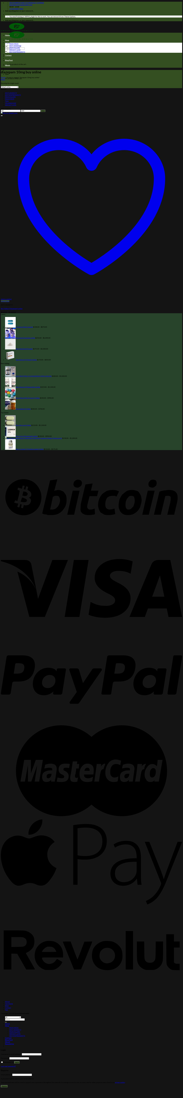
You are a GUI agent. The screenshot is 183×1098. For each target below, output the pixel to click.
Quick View (5, 301)
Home (7, 35)
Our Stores (9, 1004)
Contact (8, 55)
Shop (7, 40)
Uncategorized (10, 103)
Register (4, 1086)
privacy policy (120, 1082)
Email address (6, 1075)
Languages (9, 14)
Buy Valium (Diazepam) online (11, 309)
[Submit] (6, 51)
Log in (17, 1062)
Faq (6, 1010)
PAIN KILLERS (14, 48)
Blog (7, 1006)
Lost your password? (8, 1066)
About (7, 65)
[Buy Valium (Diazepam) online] (9, 113)
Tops (7, 101)
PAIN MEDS (13, 44)
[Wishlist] (2, 115)
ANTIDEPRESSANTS (17, 52)
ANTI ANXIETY (15, 46)
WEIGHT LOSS (14, 50)
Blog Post (9, 60)
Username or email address (11, 1054)
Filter (43, 111)
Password (5, 1058)
